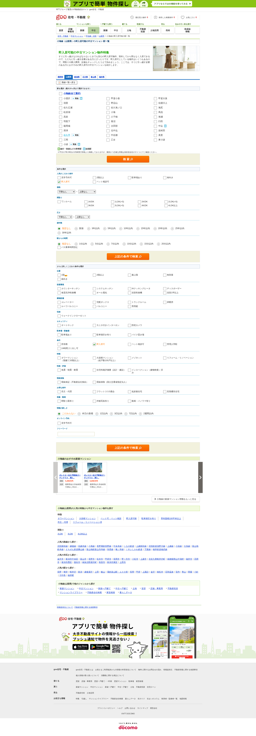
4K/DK (145, 205)
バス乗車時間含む (69, 247)
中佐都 (114, 135)
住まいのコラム (153, 699)
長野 (59, 572)
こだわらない (68, 413)
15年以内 (145, 228)
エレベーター (67, 302)
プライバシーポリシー (106, 708)
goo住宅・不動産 (61, 669)
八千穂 (114, 116)
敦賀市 (102, 562)
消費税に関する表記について (112, 675)
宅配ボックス (103, 302)
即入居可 (65, 181)
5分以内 (99, 243)
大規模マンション (87, 518)
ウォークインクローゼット (73, 315)
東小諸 (161, 139)
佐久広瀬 (68, 107)
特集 (77, 699)
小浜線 (179, 546)
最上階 (135, 275)
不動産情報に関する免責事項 (85, 607)
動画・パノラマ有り (141, 401)
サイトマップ (142, 708)
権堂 (66, 572)
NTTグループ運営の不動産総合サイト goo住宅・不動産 (80, 9)
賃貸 (143, 588)
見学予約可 (66, 177)
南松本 (160, 572)
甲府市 (108, 559)
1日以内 (104, 413)
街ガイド (141, 699)
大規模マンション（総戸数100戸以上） (107, 359)
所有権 (64, 344)
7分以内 (115, 243)
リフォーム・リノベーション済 (87, 522)
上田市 (123, 562)
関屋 (190, 572)
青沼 (113, 121)
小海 (113, 112)
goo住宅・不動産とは (84, 670)
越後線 (73, 546)
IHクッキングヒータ (141, 288)
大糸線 (187, 546)
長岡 (132, 572)
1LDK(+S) (119, 201)
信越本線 (82, 546)
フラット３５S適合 (106, 391)
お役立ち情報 (59, 698)
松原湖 (67, 112)
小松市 (135, 559)
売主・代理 (66, 391)
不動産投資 (173, 588)
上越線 (170, 546)
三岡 (66, 139)
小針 (196, 572)
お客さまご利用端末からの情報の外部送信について (115, 670)
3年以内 (96, 228)
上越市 (143, 559)
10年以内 (128, 228)
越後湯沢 (88, 572)
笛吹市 (77, 562)
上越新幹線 (141, 546)
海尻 (160, 107)
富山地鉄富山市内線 (95, 549)
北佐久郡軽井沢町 (157, 559)
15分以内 (148, 243)
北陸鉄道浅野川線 (157, 546)
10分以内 (131, 243)
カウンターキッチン (70, 288)
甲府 (138, 572)
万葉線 (147, 549)
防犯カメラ (137, 325)
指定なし (66, 228)
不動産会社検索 (94, 592)
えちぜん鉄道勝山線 (75, 549)
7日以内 (133, 413)
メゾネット (137, 358)
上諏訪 (145, 572)
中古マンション (86, 588)
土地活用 (90, 693)
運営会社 (153, 708)
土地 (135, 588)
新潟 (80, 572)
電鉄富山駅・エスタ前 (117, 572)
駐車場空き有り (104, 334)
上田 (97, 572)
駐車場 (131, 681)
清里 (66, 103)
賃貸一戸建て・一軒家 (103, 681)
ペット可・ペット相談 (111, 518)
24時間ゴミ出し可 (69, 348)
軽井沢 (73, 572)
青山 (184, 572)
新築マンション (67, 588)
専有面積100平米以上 (171, 518)
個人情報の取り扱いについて (87, 675)
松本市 (100, 559)
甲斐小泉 (115, 98)
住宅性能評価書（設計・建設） (111, 370)
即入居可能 (131, 518)
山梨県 (68, 77)
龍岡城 (67, 126)
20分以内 (166, 243)
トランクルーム (139, 302)
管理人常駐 (172, 344)
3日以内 (118, 413)
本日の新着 (87, 413)
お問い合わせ (130, 708)
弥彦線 (110, 549)
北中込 (114, 130)
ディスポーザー (174, 288)
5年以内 (112, 228)
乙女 (113, 139)
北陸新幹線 (62, 546)
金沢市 (60, 559)
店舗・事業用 (156, 588)
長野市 (91, 559)
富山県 (93, 77)
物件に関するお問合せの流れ (149, 670)
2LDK (60, 534)
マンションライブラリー (71, 592)
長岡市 (116, 559)
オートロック (67, 325)
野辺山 (114, 103)
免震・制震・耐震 (69, 370)
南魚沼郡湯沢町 (89, 562)
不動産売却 (80, 693)
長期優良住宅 (173, 391)
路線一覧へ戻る (68, 82)
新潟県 (77, 77)
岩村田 (161, 130)
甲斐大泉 (162, 98)
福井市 (189, 559)
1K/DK (91, 201)
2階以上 (100, 177)
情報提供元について (65, 607)
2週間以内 (148, 413)
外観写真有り (103, 401)
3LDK (70, 534)
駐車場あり (137, 177)
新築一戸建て (104, 588)
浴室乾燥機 (137, 292)
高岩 (66, 116)
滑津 (66, 130)
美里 (160, 135)
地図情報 (183, 699)
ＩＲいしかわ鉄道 (134, 549)
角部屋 (170, 275)
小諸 (66, 144)
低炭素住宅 (137, 391)
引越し (84, 699)
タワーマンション (66, 518)
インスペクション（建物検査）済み (147, 371)
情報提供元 (167, 670)
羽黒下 (67, 121)
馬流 (160, 112)
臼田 (160, 121)
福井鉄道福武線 (160, 549)
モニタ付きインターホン (108, 325)
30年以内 (66, 232)
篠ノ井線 (119, 549)
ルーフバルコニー (69, 306)
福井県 (101, 77)
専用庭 (135, 306)
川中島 (62, 575)
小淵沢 (67, 98)
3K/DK (91, 205)
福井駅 (71, 575)
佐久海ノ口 (116, 107)
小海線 (91, 546)
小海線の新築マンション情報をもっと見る (176, 499)
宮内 (178, 572)
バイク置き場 (138, 334)
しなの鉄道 (129, 546)
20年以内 (162, 228)
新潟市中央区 (72, 559)
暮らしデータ (126, 592)
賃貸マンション (120, 681)
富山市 (83, 559)
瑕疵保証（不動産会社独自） (74, 382)
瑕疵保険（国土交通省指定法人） (112, 382)
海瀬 (160, 116)
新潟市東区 (112, 562)
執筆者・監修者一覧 (169, 699)
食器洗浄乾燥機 (68, 292)
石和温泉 (169, 572)
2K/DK (145, 201)
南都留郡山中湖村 (175, 559)
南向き (170, 177)
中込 (160, 126)
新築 (81, 228)
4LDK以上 (173, 205)
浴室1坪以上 (173, 292)
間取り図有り (67, 401)
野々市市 (126, 559)
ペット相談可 (103, 181)
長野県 (60, 77)
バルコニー (102, 306)
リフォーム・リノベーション (180, 358)
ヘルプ (120, 708)
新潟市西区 (66, 562)
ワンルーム (66, 201)
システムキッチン (105, 288)
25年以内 (179, 228)
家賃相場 (111, 592)
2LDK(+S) (172, 201)
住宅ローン (151, 687)
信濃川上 (162, 103)
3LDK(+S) (119, 205)
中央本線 (117, 546)
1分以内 (83, 243)
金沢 (153, 572)
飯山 (103, 572)
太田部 (114, 126)
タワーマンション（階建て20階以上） (70, 359)
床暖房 (170, 302)
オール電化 (102, 292)
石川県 (85, 77)
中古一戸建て (121, 588)
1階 (63, 275)
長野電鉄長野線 (104, 546)
